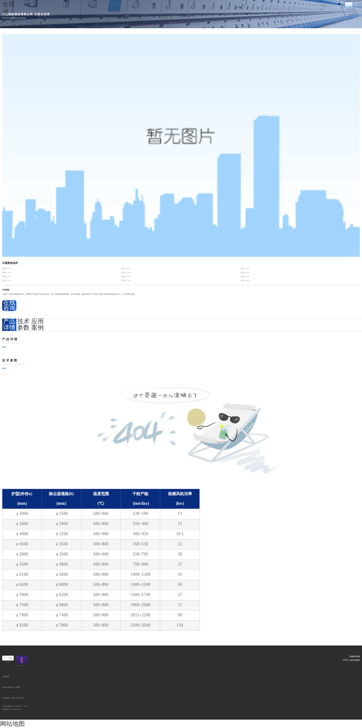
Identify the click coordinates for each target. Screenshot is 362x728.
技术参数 (23, 325)
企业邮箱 (5, 698)
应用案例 (37, 325)
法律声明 (5, 677)
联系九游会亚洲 (17, 698)
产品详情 (9, 325)
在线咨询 (9, 305)
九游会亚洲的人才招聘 (11, 687)
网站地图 (12, 723)
